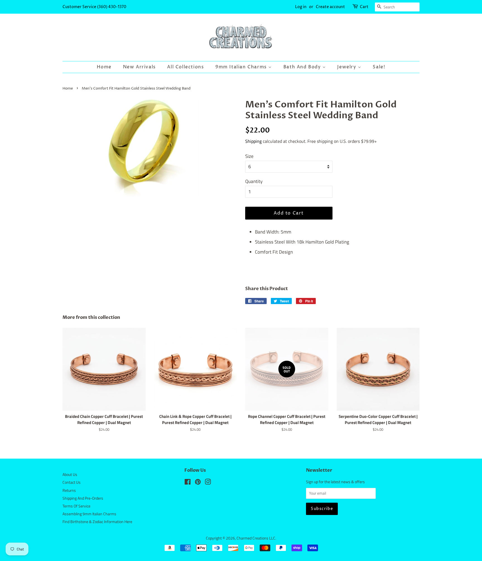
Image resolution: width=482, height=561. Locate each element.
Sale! (379, 67)
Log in (301, 6)
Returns (69, 490)
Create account (330, 6)
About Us (69, 474)
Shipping (253, 141)
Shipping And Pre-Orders (82, 498)
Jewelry (347, 67)
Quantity (253, 181)
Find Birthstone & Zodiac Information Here (97, 522)
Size (249, 156)
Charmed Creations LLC (256, 538)
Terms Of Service (76, 506)
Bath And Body (302, 67)
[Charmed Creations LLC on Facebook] (187, 483)
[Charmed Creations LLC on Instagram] (208, 483)
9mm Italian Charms (241, 67)
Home (104, 67)
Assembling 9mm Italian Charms (89, 514)
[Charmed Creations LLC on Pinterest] (198, 483)
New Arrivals (139, 67)
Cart (364, 6)
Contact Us (71, 482)
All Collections (185, 67)
